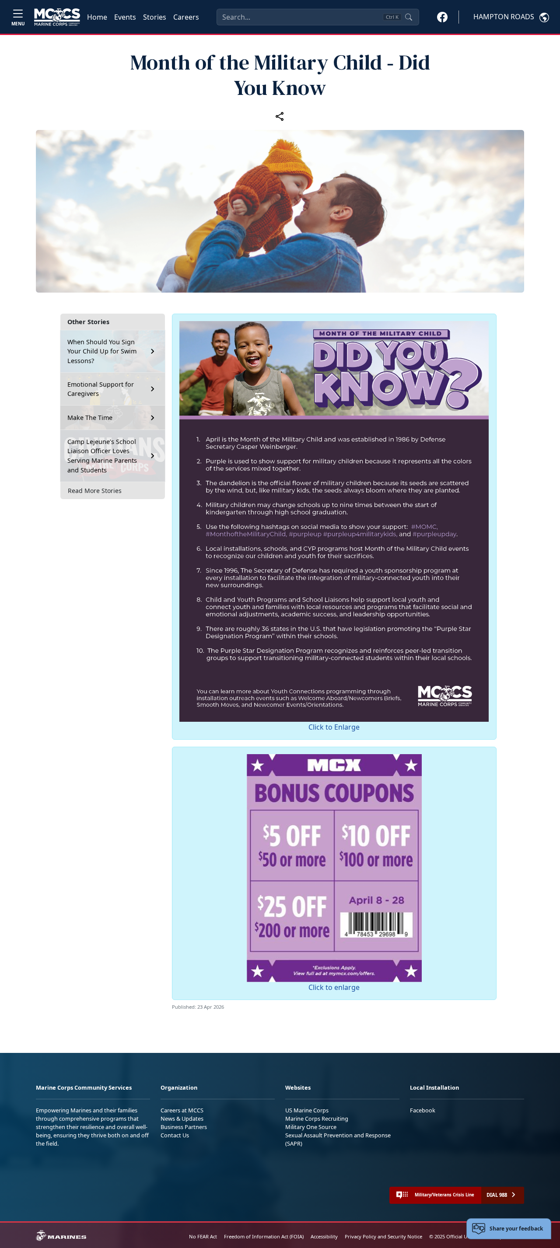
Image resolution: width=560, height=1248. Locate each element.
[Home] (57, 17)
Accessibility (324, 1236)
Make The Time (89, 417)
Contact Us (175, 1135)
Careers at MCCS (182, 1110)
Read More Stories (95, 490)
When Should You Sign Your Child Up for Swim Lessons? (101, 351)
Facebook (422, 1110)
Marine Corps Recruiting (316, 1118)
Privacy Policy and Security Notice (383, 1236)
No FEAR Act (203, 1236)
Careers (186, 17)
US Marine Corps (307, 1110)
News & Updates (182, 1118)
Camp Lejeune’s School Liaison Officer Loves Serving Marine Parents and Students (102, 455)
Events (125, 17)
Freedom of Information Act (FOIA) (264, 1236)
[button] (442, 16)
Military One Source (310, 1127)
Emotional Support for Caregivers (100, 389)
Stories (154, 17)
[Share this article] (280, 116)
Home (97, 17)
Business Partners (184, 1127)
